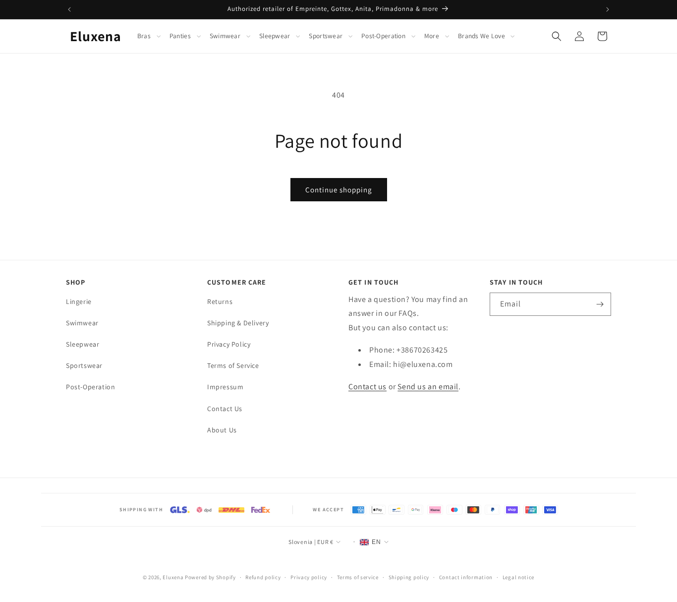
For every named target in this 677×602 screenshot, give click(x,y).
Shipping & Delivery (238, 322)
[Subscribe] (600, 304)
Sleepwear (274, 36)
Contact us (367, 386)
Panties (180, 36)
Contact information (466, 577)
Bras (144, 36)
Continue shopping (338, 189)
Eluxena (173, 577)
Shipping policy (409, 577)
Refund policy (263, 577)
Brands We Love (481, 36)
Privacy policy (308, 577)
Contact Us (224, 408)
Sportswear (325, 36)
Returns (219, 301)
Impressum (225, 387)
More (431, 36)
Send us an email (427, 386)
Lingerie (79, 301)
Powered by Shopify (210, 577)
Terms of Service (233, 365)
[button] (151, 36)
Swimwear (225, 36)
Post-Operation (383, 36)
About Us (222, 429)
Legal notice (518, 577)
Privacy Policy (228, 344)
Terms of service (358, 577)
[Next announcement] (608, 9)
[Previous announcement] (69, 9)
